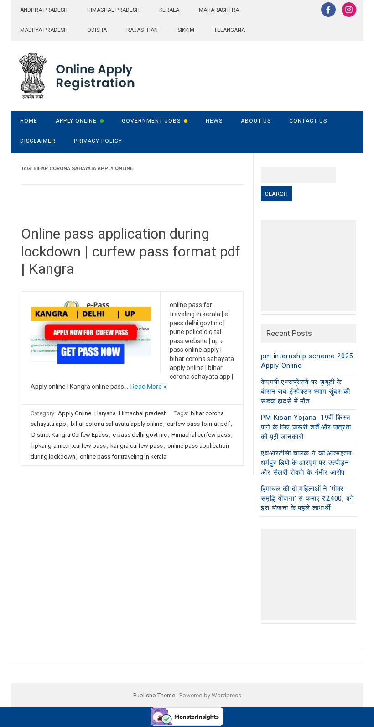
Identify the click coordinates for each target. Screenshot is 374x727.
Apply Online (76, 121)
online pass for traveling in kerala (123, 456)
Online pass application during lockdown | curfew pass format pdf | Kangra (130, 251)
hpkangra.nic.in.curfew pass (68, 445)
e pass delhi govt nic (140, 434)
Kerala (169, 10)
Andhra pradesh (44, 10)
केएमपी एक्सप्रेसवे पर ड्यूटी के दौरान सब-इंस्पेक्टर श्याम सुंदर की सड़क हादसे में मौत (305, 391)
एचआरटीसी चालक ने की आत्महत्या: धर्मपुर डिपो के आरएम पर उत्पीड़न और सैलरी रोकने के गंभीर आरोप (307, 462)
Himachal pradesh (113, 10)
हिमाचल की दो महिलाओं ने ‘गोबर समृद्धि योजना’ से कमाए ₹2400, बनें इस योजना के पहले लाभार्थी (307, 498)
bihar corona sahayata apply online (116, 423)
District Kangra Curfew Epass (69, 434)
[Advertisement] (308, 265)
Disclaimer (38, 141)
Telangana (229, 30)
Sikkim (185, 30)
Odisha (97, 30)
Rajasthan (142, 30)
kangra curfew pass (136, 445)
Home (28, 121)
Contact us (308, 121)
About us (256, 121)
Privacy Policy (98, 141)
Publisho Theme (154, 695)
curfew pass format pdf (198, 423)
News (214, 121)
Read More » (148, 386)
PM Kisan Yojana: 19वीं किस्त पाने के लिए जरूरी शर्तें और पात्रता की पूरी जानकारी (306, 427)
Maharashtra (219, 10)
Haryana (105, 413)
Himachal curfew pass (200, 434)
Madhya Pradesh (44, 30)
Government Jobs (151, 121)
